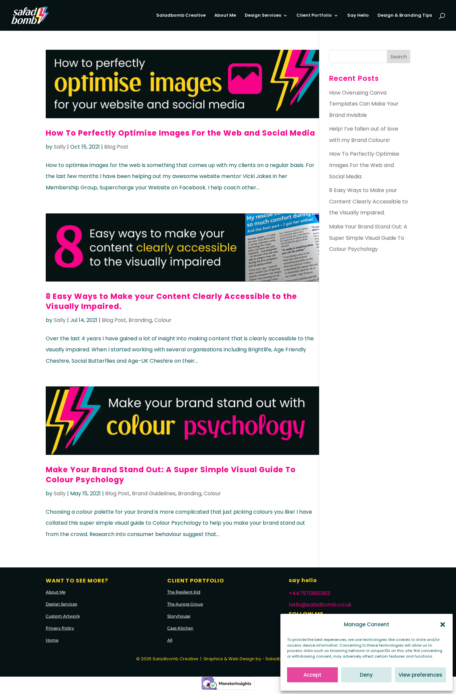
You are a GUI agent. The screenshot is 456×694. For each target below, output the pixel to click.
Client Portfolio (314, 15)
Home (52, 640)
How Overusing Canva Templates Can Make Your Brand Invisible (364, 104)
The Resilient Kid (183, 591)
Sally (60, 147)
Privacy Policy (60, 628)
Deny (366, 674)
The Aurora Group (185, 603)
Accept (312, 674)
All (169, 640)
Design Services (263, 15)
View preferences (420, 674)
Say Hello (358, 15)
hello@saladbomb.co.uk (320, 605)
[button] (442, 624)
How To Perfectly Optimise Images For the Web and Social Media (180, 133)
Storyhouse (178, 616)
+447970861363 (309, 593)
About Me (225, 15)
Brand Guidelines (154, 493)
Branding (140, 320)
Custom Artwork (63, 616)
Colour (163, 320)
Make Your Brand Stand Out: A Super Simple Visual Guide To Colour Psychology (171, 474)
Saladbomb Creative (181, 15)
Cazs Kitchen (180, 628)
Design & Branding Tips (405, 15)
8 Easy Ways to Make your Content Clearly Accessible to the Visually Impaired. (171, 301)
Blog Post (116, 147)
